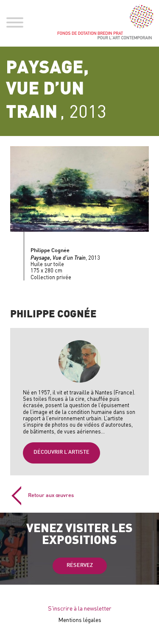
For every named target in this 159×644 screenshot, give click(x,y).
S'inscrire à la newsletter (80, 608)
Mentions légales (79, 619)
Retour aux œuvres (51, 495)
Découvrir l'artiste (61, 452)
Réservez (80, 565)
